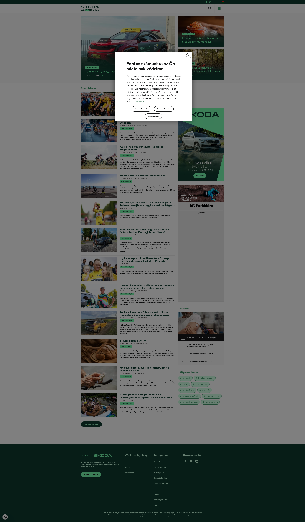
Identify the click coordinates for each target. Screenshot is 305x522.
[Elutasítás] (188, 55)
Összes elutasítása (141, 109)
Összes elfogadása (163, 109)
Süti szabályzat (138, 101)
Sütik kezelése (153, 116)
